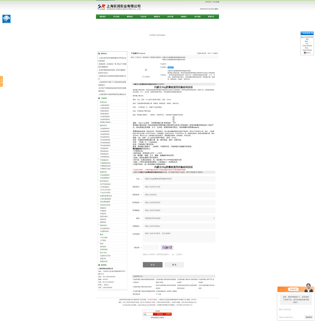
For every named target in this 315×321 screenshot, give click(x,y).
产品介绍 (143, 16)
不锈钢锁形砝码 (105, 163)
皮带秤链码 (104, 249)
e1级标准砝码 (104, 105)
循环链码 (103, 247)
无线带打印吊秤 (105, 256)
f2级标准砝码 (104, 114)
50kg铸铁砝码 (104, 137)
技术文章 (170, 16)
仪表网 (159, 305)
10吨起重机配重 (105, 199)
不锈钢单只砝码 (105, 169)
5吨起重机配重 (105, 202)
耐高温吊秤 (104, 261)
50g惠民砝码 (104, 231)
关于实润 (116, 16)
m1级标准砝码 (105, 116)
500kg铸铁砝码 (105, 145)
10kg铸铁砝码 (104, 128)
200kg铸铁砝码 (105, 143)
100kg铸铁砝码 (105, 140)
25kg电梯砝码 (104, 175)
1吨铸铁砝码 (104, 148)
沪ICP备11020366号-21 (184, 305)
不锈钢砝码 (104, 160)
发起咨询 (309, 317)
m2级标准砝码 (105, 119)
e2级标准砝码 (104, 108)
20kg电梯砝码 (104, 178)
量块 (101, 234)
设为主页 (208, 2)
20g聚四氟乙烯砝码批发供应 (142, 287)
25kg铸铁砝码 (104, 134)
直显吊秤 (103, 258)
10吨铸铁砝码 (104, 157)
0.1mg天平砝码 (105, 192)
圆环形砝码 (104, 216)
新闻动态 (130, 16)
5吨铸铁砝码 (104, 154)
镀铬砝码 (103, 222)
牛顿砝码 (103, 211)
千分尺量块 (104, 237)
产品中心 (138, 57)
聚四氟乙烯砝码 (105, 122)
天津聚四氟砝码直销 (151, 170)
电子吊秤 (103, 253)
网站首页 (103, 16)
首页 (209, 53)
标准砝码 (103, 102)
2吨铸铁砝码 (104, 151)
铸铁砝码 (103, 125)
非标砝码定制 (105, 205)
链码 (101, 244)
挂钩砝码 (103, 214)
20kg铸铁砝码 (104, 131)
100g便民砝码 (105, 228)
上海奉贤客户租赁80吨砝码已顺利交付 (112, 94)
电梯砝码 (103, 172)
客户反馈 (197, 16)
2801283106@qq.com (189, 302)
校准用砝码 (104, 181)
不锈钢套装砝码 (105, 166)
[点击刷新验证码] (167, 247)
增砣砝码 (103, 219)
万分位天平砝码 (105, 190)
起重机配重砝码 (106, 196)
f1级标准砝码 (104, 111)
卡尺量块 (103, 240)
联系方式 (211, 16)
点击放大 (147, 77)
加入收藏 (216, 2)
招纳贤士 (184, 16)
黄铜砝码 (103, 208)
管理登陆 (165, 305)
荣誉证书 (157, 16)
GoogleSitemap (128, 305)
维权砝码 (103, 225)
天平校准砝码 (104, 187)
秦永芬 (308, 53)
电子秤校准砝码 (105, 184)
